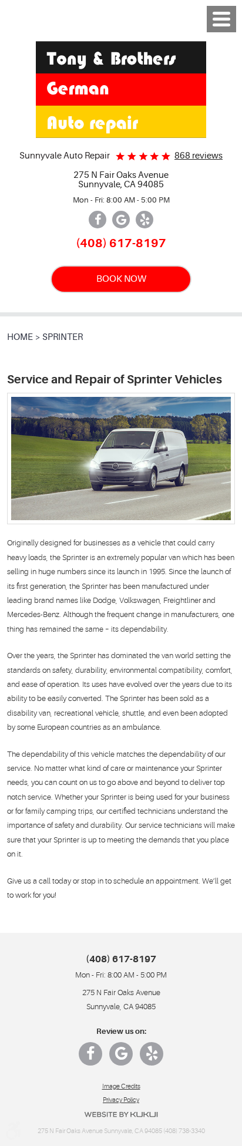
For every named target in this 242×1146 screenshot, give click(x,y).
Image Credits (121, 1086)
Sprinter (62, 337)
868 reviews (198, 156)
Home (20, 337)
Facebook (97, 219)
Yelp (144, 219)
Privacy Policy (121, 1100)
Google (121, 219)
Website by (121, 1114)
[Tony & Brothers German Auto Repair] (121, 89)
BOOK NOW (121, 278)
